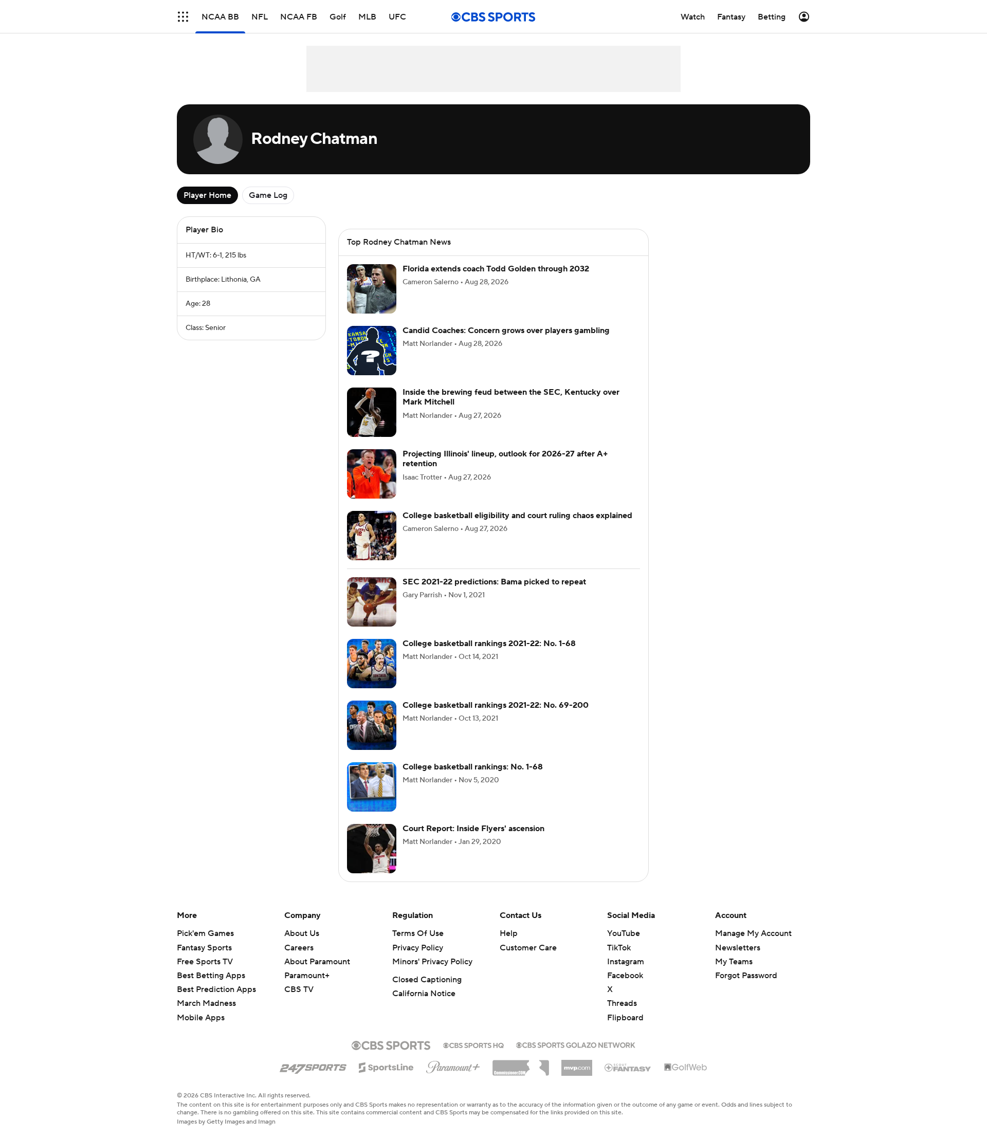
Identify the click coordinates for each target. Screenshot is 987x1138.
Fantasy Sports (204, 948)
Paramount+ (307, 975)
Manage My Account (753, 933)
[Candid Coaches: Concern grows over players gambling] (371, 350)
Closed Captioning (427, 980)
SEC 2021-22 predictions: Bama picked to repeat (494, 582)
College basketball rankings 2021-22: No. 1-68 (489, 643)
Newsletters (737, 948)
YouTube (623, 933)
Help (509, 933)
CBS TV (299, 989)
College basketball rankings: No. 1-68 (473, 767)
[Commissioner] (520, 1064)
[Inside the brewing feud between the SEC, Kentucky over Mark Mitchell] (371, 412)
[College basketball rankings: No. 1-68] (371, 787)
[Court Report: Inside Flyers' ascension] (371, 848)
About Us (301, 933)
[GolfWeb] (685, 1067)
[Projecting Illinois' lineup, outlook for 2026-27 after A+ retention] (371, 474)
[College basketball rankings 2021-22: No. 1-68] (371, 663)
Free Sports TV (205, 962)
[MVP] (576, 1064)
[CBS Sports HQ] (473, 1044)
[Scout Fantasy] (628, 1067)
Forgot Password (746, 975)
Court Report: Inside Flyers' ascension (473, 828)
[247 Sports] (313, 1065)
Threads (622, 1003)
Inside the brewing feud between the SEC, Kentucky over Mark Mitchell (511, 397)
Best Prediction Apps (216, 989)
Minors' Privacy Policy (432, 962)
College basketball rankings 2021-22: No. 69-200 (496, 705)
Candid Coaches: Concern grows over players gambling (506, 330)
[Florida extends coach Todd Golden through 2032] (371, 289)
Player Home (207, 195)
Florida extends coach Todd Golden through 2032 (496, 269)
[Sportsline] (386, 1066)
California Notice (423, 993)
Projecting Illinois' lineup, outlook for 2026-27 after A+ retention (505, 459)
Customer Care (528, 948)
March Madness (206, 1003)
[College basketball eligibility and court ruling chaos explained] (371, 535)
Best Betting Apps (211, 975)
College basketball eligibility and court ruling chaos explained (517, 515)
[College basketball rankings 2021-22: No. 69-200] (371, 725)
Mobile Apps (201, 1018)
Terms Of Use (418, 933)
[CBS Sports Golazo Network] (575, 1044)
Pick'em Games (205, 933)
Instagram (625, 962)
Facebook (625, 975)
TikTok (619, 948)
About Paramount (317, 962)
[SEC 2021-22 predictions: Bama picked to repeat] (371, 602)
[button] (183, 16)
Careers (299, 948)
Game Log (268, 195)
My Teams (734, 962)
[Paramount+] (453, 1065)
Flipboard (625, 1018)
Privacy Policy (417, 948)
